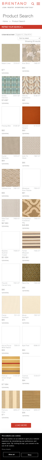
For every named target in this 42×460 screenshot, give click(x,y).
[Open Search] (32, 3)
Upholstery (5, 73)
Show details (6, 449)
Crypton (19, 34)
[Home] (14, 3)
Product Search (18, 21)
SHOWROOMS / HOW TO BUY (24, 7)
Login (4, 7)
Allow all (12, 454)
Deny (29, 455)
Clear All (27, 34)
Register (11, 7)
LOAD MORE (21, 425)
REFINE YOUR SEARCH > (12, 27)
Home (5, 21)
